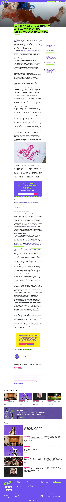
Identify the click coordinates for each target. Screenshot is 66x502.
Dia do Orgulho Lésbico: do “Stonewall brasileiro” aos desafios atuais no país (33, 460)
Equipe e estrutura (43, 483)
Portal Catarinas (23, 354)
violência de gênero (28, 349)
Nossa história (42, 485)
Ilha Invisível (29, 482)
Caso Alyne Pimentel (30, 486)
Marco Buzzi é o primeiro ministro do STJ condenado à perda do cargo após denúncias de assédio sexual (51, 64)
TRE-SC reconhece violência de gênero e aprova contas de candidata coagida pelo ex (10, 402)
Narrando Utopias (30, 483)
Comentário (17, 367)
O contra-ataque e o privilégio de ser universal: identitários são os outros (51, 57)
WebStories (19, 486)
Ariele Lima (21, 404)
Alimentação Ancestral (31, 485)
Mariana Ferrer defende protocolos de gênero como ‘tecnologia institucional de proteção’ (33, 428)
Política (28, 457)
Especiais (18, 485)
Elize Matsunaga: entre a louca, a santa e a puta (50, 46)
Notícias (25, 436)
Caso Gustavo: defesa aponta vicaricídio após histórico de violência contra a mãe (50, 51)
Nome (16, 376)
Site (15, 381)
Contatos (42, 487)
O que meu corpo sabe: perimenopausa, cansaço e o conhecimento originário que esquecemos (51, 71)
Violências (15, 23)
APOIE (54, 481)
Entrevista (19, 482)
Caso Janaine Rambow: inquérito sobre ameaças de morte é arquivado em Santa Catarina (39, 402)
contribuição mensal (30, 344)
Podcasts (28, 481)
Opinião (18, 483)
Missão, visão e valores (44, 482)
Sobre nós (42, 481)
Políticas (41, 486)
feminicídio (20, 349)
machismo (24, 349)
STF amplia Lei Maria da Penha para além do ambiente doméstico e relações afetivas (24, 402)
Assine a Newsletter (51, 1)
